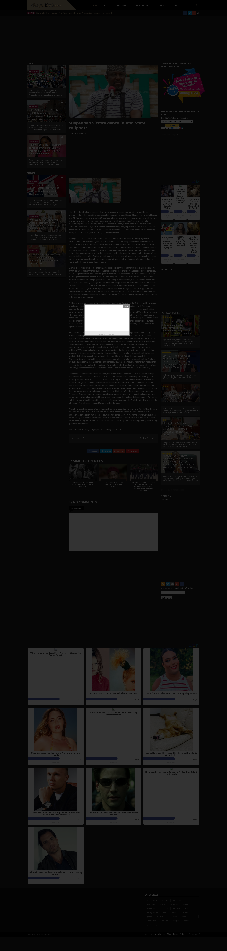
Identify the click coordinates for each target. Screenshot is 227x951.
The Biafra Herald (110, 334)
